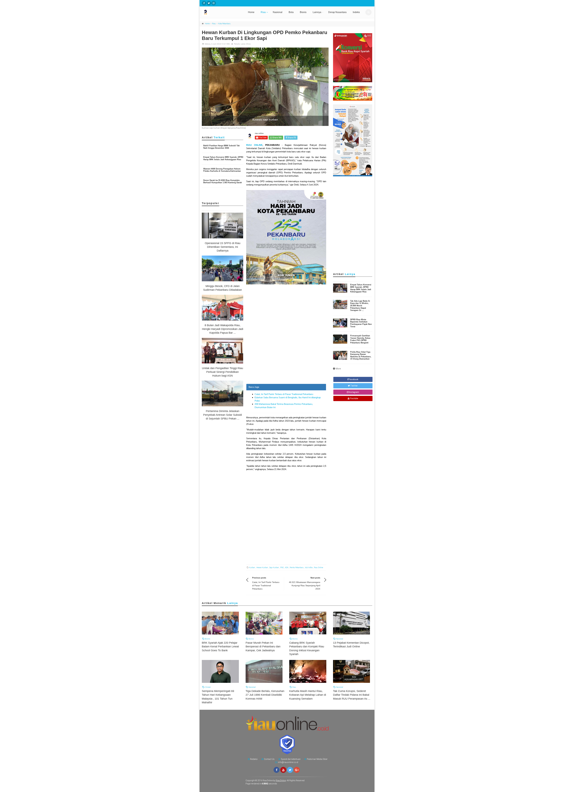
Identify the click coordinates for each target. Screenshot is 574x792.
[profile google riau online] (297, 770)
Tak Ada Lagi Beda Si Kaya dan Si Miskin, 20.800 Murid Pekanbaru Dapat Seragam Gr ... (360, 305)
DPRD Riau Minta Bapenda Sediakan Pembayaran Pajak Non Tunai (361, 323)
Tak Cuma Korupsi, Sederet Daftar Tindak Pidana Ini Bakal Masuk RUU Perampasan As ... (351, 695)
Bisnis (303, 12)
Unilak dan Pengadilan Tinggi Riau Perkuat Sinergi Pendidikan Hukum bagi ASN (222, 372)
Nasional (277, 12)
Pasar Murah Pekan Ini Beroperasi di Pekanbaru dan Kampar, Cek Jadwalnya (263, 646)
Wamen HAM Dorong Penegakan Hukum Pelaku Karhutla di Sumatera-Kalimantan (222, 170)
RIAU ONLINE (254, 145)
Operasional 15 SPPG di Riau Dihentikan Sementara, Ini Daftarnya (222, 247)
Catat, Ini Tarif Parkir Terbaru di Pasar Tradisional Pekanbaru (284, 394)
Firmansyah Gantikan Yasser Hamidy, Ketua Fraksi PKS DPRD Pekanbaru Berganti (360, 339)
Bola (291, 12)
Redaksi (254, 759)
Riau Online (318, 567)
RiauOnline (281, 780)
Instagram (354, 392)
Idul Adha (309, 567)
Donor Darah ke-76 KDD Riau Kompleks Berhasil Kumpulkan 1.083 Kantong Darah (222, 181)
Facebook (353, 379)
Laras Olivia (246, 44)
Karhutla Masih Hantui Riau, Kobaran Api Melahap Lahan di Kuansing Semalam (307, 695)
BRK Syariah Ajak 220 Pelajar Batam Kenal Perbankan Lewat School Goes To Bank (220, 646)
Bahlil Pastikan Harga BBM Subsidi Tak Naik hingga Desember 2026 (221, 146)
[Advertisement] (286, 363)
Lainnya (317, 12)
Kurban (252, 567)
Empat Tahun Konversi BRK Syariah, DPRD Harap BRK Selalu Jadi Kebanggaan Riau (223, 158)
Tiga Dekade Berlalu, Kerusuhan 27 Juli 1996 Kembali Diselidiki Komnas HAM (265, 695)
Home (251, 12)
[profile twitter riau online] (209, 3)
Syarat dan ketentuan (291, 759)
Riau (263, 12)
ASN (286, 567)
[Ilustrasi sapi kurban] (265, 87)
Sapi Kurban (274, 567)
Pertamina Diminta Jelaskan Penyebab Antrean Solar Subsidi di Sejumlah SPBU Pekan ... (222, 415)
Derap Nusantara (337, 12)
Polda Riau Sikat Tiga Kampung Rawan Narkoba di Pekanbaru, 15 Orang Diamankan (360, 355)
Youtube (353, 398)
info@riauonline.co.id (288, 762)
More (338, 368)
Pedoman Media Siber (317, 759)
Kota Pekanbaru (224, 24)
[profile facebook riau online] (204, 3)
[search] (368, 12)
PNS (282, 567)
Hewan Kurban (262, 567)
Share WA (277, 137)
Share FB (291, 137)
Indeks (356, 12)
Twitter (354, 385)
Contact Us (269, 759)
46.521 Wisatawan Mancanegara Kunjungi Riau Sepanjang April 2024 (304, 585)
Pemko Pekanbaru (297, 567)
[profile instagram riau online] (213, 3)
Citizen (207, 687)
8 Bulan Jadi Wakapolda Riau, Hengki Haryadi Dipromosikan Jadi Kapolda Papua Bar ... (222, 329)
